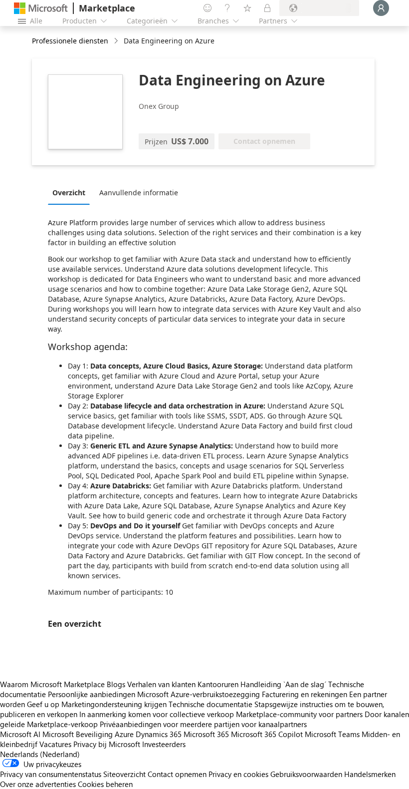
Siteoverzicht (124, 774)
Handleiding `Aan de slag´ (283, 684)
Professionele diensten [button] (70, 40)
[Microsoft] (41, 8)
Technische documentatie (210, 704)
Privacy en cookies (238, 774)
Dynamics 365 (159, 734)
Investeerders (164, 744)
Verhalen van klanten (161, 684)
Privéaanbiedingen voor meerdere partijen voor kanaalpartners (203, 724)
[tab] (71, 192)
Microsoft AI (20, 734)
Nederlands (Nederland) (40, 754)
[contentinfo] (117, 41)
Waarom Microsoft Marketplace (52, 684)
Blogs (116, 684)
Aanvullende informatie (138, 192)
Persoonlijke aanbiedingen (91, 694)
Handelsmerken (370, 774)
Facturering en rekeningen (304, 694)
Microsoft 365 (206, 734)
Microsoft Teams (332, 734)
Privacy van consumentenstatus (50, 774)
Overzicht (68, 192)
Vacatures (55, 744)
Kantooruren (218, 684)
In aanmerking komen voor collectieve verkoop (156, 714)
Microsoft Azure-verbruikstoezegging (199, 694)
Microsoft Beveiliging (77, 734)
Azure (124, 734)
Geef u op (43, 704)
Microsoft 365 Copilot (267, 734)
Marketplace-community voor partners (299, 714)
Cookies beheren (105, 784)
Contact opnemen (177, 774)
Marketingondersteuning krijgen (114, 704)
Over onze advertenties (38, 784)
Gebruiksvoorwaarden (306, 774)
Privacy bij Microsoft (106, 744)
